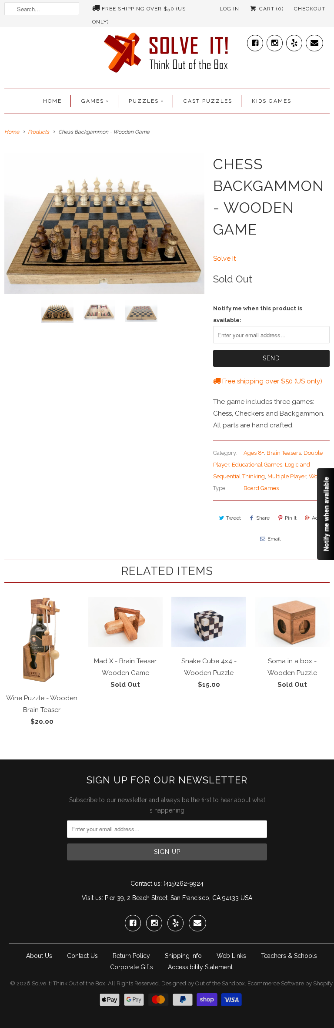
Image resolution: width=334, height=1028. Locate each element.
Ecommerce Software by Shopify (290, 983)
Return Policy (131, 955)
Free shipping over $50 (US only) (139, 10)
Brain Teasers (284, 453)
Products (38, 132)
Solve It (224, 258)
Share (263, 518)
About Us (39, 955)
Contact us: (146, 883)
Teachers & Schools (289, 955)
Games (92, 101)
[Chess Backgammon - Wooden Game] (104, 223)
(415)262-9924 (184, 883)
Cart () (270, 9)
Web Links (231, 955)
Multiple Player (286, 476)
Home (52, 101)
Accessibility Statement (200, 967)
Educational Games (257, 464)
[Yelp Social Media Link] (294, 41)
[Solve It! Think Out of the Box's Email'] (314, 41)
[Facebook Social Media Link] (255, 41)
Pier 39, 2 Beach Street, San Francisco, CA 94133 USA (178, 897)
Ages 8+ (254, 453)
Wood (316, 476)
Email (274, 539)
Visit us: (92, 897)
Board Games (261, 488)
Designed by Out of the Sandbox (203, 983)
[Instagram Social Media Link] (275, 41)
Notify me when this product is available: (257, 314)
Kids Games (271, 101)
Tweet (233, 518)
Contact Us (82, 955)
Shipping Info (183, 955)
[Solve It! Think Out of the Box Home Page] (167, 54)
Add (316, 518)
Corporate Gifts (131, 967)
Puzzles (144, 101)
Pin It (291, 518)
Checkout (309, 9)
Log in (229, 9)
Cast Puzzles (208, 101)
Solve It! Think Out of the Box (68, 983)
